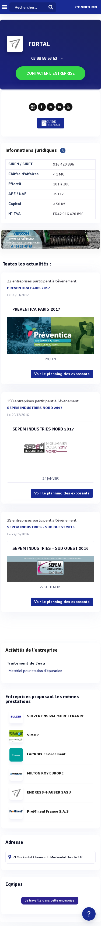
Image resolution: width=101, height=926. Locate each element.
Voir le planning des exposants (61, 374)
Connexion (86, 7)
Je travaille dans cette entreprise (49, 900)
